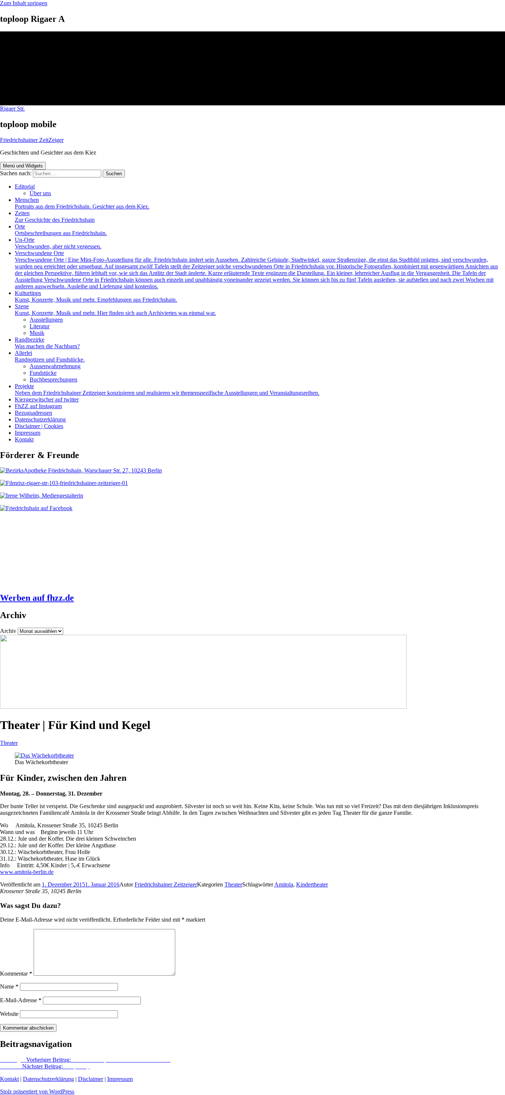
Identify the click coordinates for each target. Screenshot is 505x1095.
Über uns (40, 193)
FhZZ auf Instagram (38, 406)
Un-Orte (58, 243)
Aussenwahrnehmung (55, 366)
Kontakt (24, 439)
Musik (37, 333)
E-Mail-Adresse (20, 1000)
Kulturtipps (96, 296)
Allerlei (50, 356)
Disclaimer (90, 1079)
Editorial (25, 186)
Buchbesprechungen (53, 379)
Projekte (167, 389)
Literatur (40, 326)
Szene (115, 309)
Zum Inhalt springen (23, 3)
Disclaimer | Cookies (39, 426)
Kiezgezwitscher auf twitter (47, 399)
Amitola (283, 884)
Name (9, 986)
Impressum (27, 433)
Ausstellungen (46, 319)
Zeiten (55, 216)
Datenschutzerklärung (40, 419)
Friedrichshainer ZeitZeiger (32, 140)
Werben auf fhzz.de (37, 598)
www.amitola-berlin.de (27, 872)
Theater (9, 743)
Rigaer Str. (12, 108)
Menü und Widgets (23, 166)
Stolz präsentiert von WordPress (37, 1091)
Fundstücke (43, 373)
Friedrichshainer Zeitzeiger (166, 884)
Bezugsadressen (33, 413)
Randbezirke (47, 342)
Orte (61, 229)
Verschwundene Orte (256, 269)
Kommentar (16, 973)
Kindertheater (312, 884)
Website (9, 1014)
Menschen (82, 203)
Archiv (8, 631)
